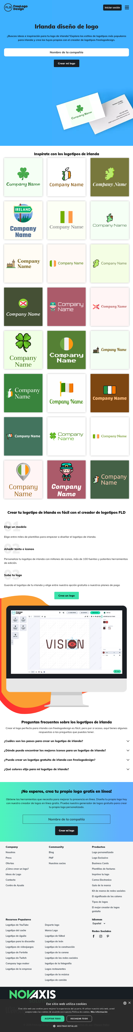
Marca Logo (51, 930)
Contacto (10, 879)
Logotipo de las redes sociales (61, 958)
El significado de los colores (107, 896)
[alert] (66, 1015)
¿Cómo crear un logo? (17, 868)
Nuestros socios (57, 863)
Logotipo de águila (16, 935)
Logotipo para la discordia (20, 941)
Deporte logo (52, 924)
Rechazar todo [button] (79, 1018)
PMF (51, 857)
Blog (51, 852)
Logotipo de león (54, 941)
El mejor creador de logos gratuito (106, 909)
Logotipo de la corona (57, 952)
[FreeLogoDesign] (29, 7)
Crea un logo (66, 595)
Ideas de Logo (13, 874)
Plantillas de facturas (103, 868)
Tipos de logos (100, 901)
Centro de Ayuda (15, 885)
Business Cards (100, 863)
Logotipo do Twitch (16, 958)
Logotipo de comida (56, 980)
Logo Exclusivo (100, 857)
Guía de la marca (101, 885)
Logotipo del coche (16, 930)
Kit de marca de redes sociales (108, 890)
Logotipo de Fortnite (17, 952)
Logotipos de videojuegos (20, 946)
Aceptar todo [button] (53, 1018)
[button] (66, 1026)
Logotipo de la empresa (19, 969)
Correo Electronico (101, 879)
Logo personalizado (102, 852)
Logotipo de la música (57, 974)
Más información (99, 1011)
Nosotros (10, 852)
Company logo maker (17, 963)
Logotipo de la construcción (60, 946)
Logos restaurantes (55, 969)
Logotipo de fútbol (55, 935)
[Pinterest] (109, 937)
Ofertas (10, 863)
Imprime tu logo (100, 874)
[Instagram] (102, 937)
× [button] (129, 1003)
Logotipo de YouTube (17, 924)
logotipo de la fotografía (58, 963)
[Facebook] (95, 937)
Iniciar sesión (112, 7)
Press (9, 857)
